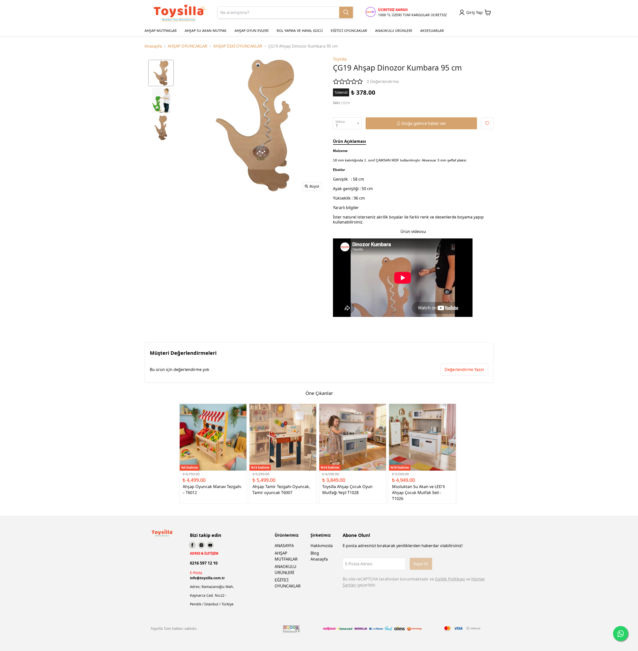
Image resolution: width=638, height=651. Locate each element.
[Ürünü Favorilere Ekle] (487, 123)
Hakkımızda (322, 545)
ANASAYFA (284, 545)
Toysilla (340, 59)
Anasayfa (153, 46)
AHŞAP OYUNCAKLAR (187, 46)
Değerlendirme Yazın (464, 369)
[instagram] (201, 545)
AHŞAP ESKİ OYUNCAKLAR (237, 46)
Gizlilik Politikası (450, 579)
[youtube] (210, 545)
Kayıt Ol (421, 564)
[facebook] (192, 545)
